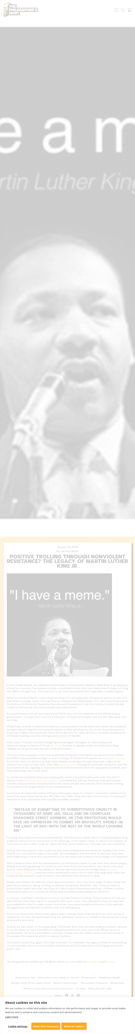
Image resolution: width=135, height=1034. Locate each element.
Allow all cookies (74, 1026)
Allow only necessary (46, 1026)
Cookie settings (17, 1026)
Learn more (11, 1016)
